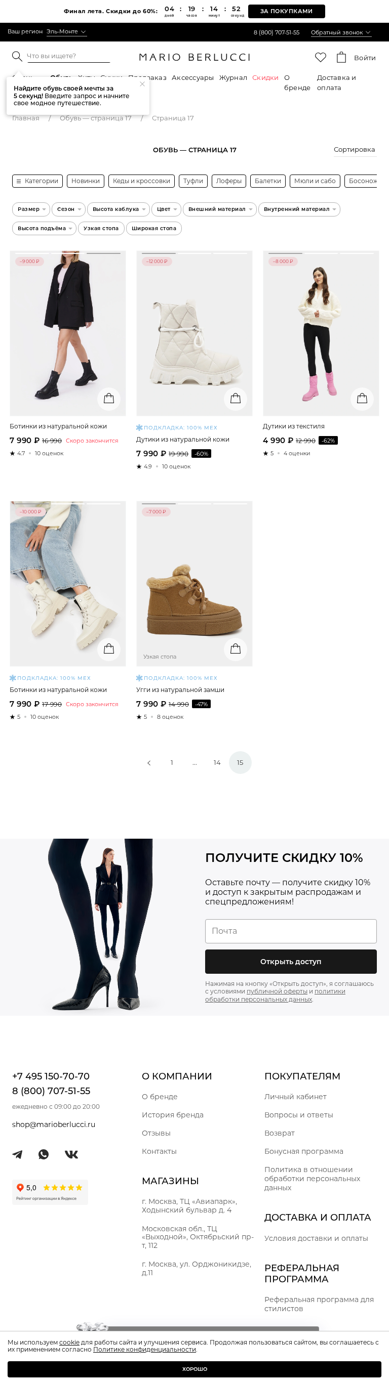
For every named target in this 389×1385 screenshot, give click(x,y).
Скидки (265, 77)
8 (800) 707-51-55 (276, 32)
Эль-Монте (62, 31)
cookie (69, 1342)
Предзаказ (147, 77)
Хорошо (194, 1369)
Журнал (233, 77)
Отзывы (156, 1133)
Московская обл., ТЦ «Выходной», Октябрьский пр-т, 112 (198, 1237)
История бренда (173, 1114)
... (194, 762)
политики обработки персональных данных (275, 995)
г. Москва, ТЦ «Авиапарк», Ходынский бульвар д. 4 (189, 1206)
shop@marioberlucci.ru (53, 1124)
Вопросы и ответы (298, 1114)
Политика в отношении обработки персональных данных (312, 1178)
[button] (355, 151)
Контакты (159, 1151)
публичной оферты (277, 991)
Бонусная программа (303, 1151)
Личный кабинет (295, 1096)
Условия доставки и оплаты (316, 1238)
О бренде (297, 82)
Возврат (279, 1133)
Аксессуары (193, 77)
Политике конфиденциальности (144, 1349)
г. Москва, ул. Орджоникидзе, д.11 (196, 1268)
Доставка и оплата (337, 82)
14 (217, 762)
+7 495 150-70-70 (51, 1076)
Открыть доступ (291, 961)
